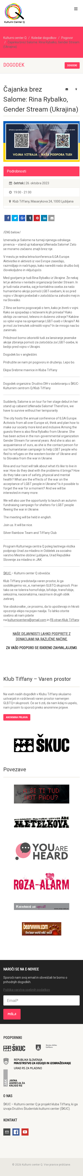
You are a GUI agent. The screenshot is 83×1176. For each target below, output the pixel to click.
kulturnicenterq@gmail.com (27, 620)
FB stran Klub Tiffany (64, 620)
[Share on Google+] (22, 218)
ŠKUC (7, 573)
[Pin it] (37, 218)
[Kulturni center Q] (27, 13)
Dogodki (72, 65)
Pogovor (67, 38)
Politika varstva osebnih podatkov (26, 990)
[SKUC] (41, 743)
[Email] (51, 218)
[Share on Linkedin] (44, 218)
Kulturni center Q (15, 38)
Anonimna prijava (17, 717)
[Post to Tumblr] (29, 218)
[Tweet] (15, 218)
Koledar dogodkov (43, 38)
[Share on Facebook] (7, 218)
